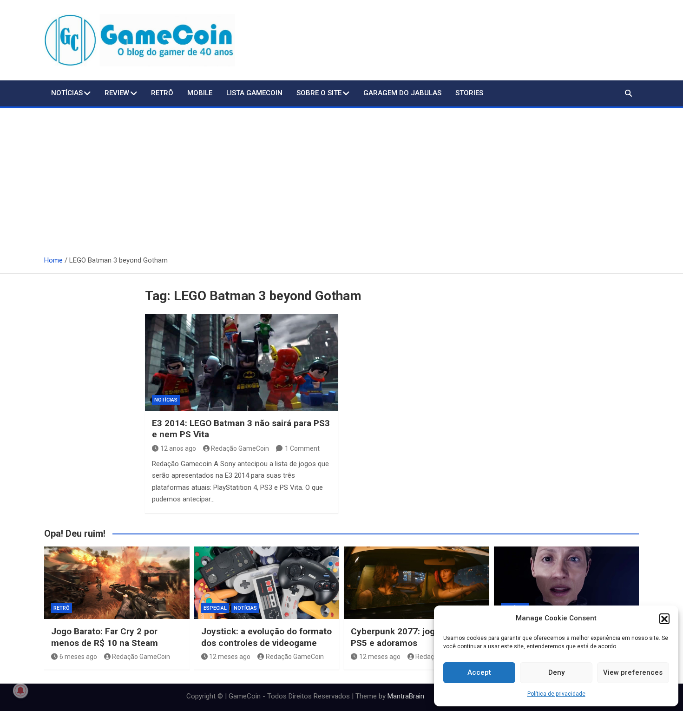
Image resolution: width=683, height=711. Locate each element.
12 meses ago (229, 656)
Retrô (162, 93)
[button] (664, 618)
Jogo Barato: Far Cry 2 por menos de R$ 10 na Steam (104, 637)
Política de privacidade (556, 694)
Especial (215, 608)
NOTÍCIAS (67, 93)
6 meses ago (78, 656)
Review (117, 93)
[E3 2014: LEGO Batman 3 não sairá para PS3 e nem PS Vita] (241, 362)
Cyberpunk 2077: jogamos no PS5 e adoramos (410, 637)
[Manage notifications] (20, 690)
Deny (556, 672)
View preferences (633, 672)
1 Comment (302, 448)
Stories (469, 93)
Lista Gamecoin (254, 93)
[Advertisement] (341, 178)
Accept (479, 672)
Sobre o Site (319, 93)
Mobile (199, 93)
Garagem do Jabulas (402, 93)
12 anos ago (178, 448)
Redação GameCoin (240, 448)
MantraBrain (405, 696)
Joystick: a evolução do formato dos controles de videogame (266, 637)
